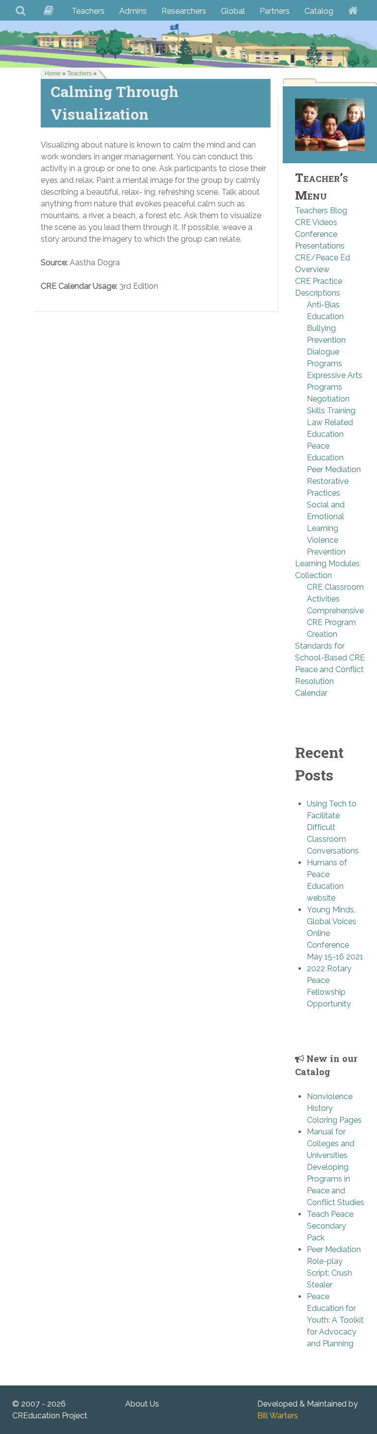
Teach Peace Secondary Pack (330, 1225)
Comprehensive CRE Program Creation (335, 622)
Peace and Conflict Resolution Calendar (329, 681)
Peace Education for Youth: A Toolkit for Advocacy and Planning (335, 1320)
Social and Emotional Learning (326, 516)
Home (53, 73)
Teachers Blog (321, 210)
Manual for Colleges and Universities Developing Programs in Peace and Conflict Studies (335, 1167)
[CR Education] (188, 44)
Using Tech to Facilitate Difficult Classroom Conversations (333, 827)
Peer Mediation (334, 469)
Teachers (79, 73)
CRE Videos (316, 222)
